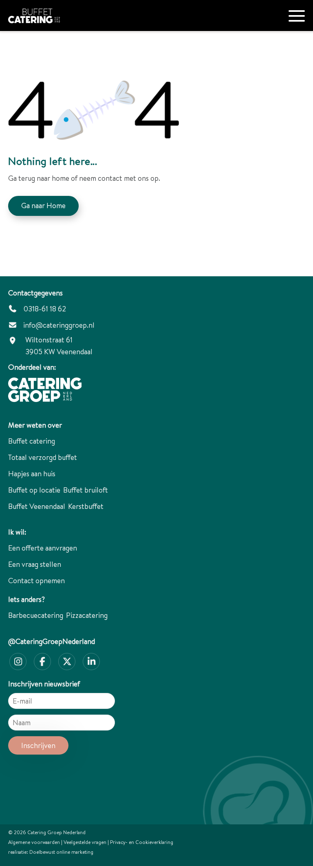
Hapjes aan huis (31, 474)
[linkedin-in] (91, 662)
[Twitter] (67, 662)
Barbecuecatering (35, 615)
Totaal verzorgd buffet (42, 457)
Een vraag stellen (34, 564)
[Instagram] (18, 662)
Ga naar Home (43, 205)
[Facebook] (42, 662)
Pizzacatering (87, 615)
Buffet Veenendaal (36, 506)
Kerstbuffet (86, 506)
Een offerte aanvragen (42, 548)
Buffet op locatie (34, 490)
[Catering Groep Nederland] (51, 12)
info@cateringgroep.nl (59, 325)
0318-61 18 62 (44, 309)
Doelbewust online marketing (61, 851)
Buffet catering (31, 441)
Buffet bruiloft (85, 490)
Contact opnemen (36, 580)
